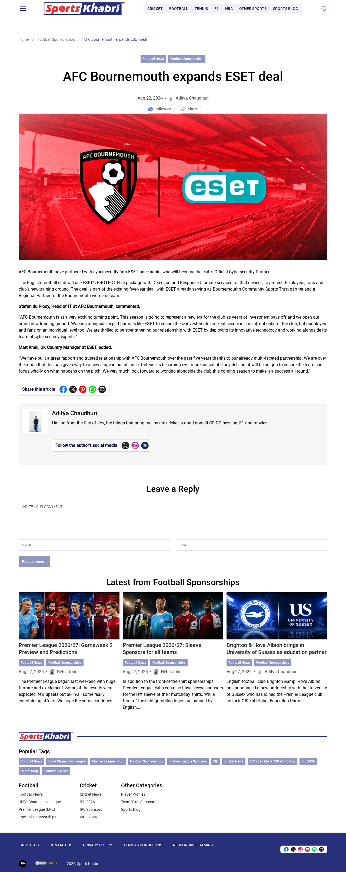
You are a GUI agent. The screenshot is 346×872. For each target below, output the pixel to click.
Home (24, 39)
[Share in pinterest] (82, 389)
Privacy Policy (97, 845)
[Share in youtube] (307, 849)
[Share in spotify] (314, 849)
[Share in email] (321, 849)
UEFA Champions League (66, 761)
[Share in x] (293, 849)
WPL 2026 (88, 817)
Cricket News (233, 761)
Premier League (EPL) (108, 761)
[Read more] (69, 651)
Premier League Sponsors (188, 761)
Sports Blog (285, 8)
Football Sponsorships (56, 39)
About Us (30, 845)
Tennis (201, 8)
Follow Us (163, 109)
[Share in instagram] (300, 849)
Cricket (155, 8)
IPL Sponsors (91, 809)
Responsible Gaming (193, 845)
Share (193, 109)
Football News (153, 59)
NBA (229, 8)
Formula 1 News (56, 771)
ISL (215, 761)
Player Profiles (133, 794)
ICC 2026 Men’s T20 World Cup (272, 761)
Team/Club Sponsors (138, 802)
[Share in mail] (102, 389)
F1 (216, 8)
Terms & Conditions (142, 845)
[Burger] (23, 8)
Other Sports (253, 8)
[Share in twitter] (73, 389)
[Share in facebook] (63, 389)
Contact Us (60, 845)
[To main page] (84, 8)
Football (178, 8)
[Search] (324, 8)
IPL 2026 (308, 761)
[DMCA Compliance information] (46, 863)
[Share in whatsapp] (92, 389)
